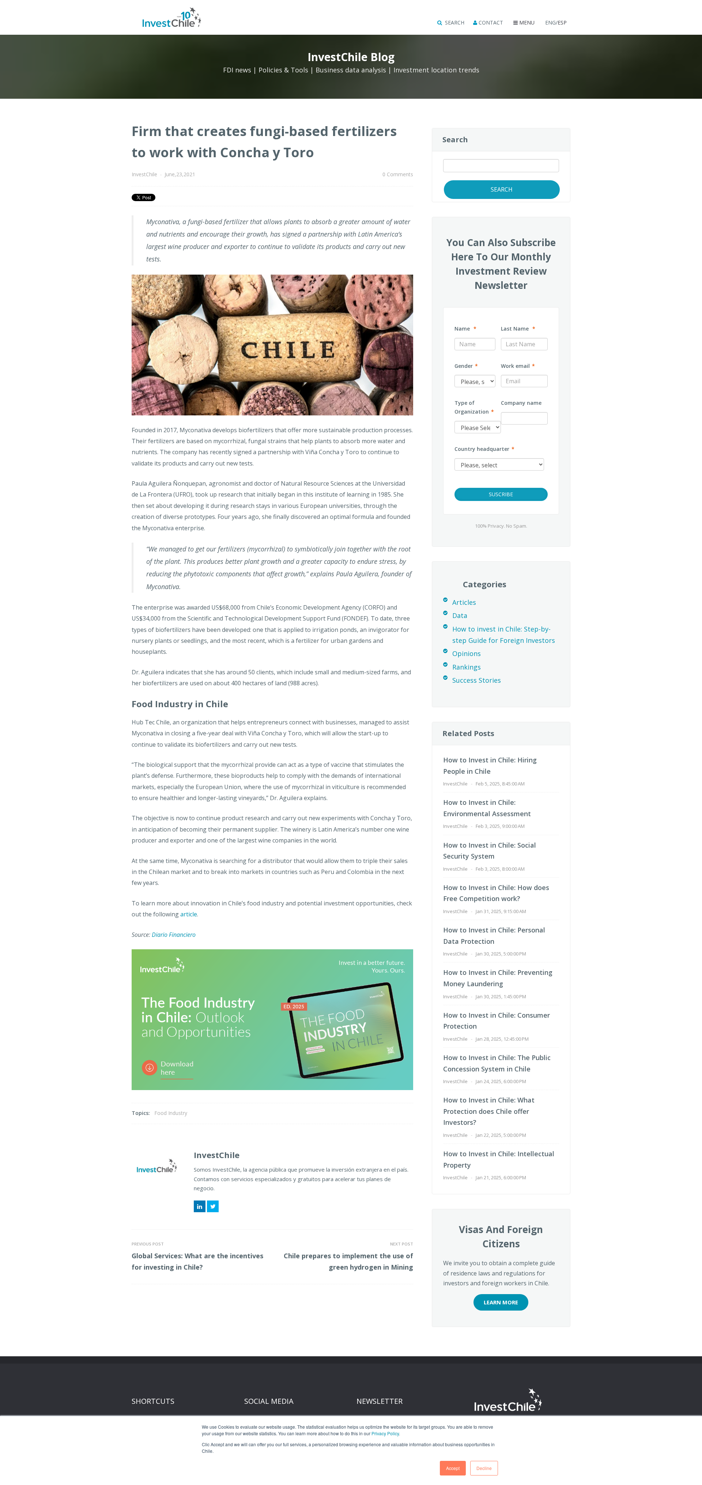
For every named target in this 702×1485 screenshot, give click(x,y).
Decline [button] (484, 1468)
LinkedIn (199, 1206)
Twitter (213, 1206)
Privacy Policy (385, 1433)
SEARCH (454, 22)
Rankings (466, 667)
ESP (562, 22)
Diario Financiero (174, 935)
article (188, 914)
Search (455, 139)
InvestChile (144, 174)
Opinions (466, 653)
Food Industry (170, 1112)
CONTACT (490, 22)
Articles (464, 602)
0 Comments (397, 174)
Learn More (501, 1302)
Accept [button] (453, 1468)
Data (459, 615)
